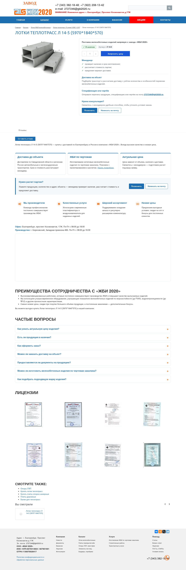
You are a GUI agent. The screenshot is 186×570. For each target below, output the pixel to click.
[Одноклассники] (160, 531)
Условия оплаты (158, 551)
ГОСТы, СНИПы (158, 549)
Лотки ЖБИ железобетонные (41, 27)
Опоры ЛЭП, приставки (87, 546)
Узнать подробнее (105, 167)
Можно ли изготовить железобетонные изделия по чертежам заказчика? (56, 370)
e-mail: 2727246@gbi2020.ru (72, 9)
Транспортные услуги (116, 546)
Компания (60, 536)
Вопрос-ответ (157, 543)
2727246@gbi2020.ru (153, 94)
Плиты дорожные (28, 496)
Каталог (25, 27)
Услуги (112, 536)
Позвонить (89, 110)
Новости (59, 540)
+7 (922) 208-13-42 (92, 5)
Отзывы (22, 130)
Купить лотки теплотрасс (32, 491)
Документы (60, 543)
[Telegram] (167, 531)
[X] (164, 531)
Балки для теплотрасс (30, 499)
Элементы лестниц (85, 549)
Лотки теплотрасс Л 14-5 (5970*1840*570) (34, 512)
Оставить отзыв (25, 139)
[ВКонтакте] (156, 531)
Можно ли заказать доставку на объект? (39, 354)
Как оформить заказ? (29, 345)
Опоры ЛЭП (26, 488)
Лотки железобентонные (87, 540)
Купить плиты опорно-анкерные (35, 494)
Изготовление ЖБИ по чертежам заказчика (124, 540)
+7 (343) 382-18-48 (67, 5)
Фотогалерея (60, 551)
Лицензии (59, 549)
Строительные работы (116, 543)
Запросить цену (115, 53)
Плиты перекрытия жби (87, 543)
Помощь (156, 536)
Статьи (154, 540)
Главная (18, 27)
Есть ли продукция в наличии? (34, 337)
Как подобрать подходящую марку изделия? (41, 379)
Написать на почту (110, 110)
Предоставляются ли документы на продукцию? (44, 362)
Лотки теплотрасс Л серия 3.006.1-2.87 (66, 27)
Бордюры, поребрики (86, 551)
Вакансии (59, 546)
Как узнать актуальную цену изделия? (38, 328)
